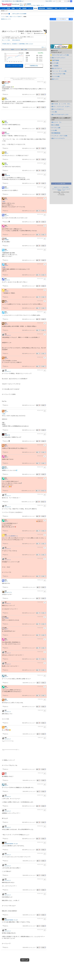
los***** (6, 226)
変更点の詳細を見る (16, 40)
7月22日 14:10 (40, 651)
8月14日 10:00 (40, 433)
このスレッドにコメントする (14, 65)
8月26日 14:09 (40, 98)
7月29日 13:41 (40, 505)
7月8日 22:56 (40, 726)
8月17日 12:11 (40, 249)
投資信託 (24, 8)
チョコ (6, 727)
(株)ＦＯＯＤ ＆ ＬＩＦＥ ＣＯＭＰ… (61, 103)
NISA (56, 8)
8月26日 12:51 (40, 121)
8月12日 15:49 (40, 466)
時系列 (12, 49)
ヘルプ (54, 1)
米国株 (13, 8)
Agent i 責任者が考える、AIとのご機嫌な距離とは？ (13, 1)
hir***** (6, 199)
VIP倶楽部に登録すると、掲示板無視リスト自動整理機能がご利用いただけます (17, 43)
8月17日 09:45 (40, 289)
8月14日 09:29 (40, 444)
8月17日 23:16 (40, 198)
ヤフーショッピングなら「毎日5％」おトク (34, 5)
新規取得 (29, 4)
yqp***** (6, 468)
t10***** (6, 313)
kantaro (6, 265)
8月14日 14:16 (40, 357)
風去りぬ (7, 83)
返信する (6, 94)
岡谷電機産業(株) (55, 133)
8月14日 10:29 (40, 410)
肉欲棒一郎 (7, 175)
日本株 (8, 8)
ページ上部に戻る (61, 183)
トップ (3, 8)
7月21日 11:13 (40, 675)
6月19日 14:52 (40, 918)
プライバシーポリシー (56, 189)
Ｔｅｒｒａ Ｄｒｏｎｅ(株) (59, 71)
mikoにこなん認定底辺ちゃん (11, 535)
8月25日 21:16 (40, 132)
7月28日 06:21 (40, 519)
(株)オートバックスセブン (58, 138)
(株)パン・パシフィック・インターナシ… (61, 106)
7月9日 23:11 (40, 699)
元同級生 (7, 239)
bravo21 (6, 290)
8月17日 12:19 (40, 238)
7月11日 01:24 (40, 686)
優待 (22, 49)
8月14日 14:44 (40, 333)
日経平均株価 (55, 60)
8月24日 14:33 (40, 152)
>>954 (3, 85)
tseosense (7, 133)
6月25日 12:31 (40, 809)
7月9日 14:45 (40, 710)
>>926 (3, 413)
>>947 (3, 201)
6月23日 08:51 (40, 853)
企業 (26, 49)
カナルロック (8, 335)
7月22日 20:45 (40, 627)
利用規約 (59, 190)
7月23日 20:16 (40, 616)
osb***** (6, 676)
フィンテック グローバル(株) (59, 135)
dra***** (6, 250)
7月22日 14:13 (40, 638)
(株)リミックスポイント (57, 109)
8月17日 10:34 (40, 278)
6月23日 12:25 (40, 842)
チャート (7, 49)
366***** (6, 99)
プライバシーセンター (66, 189)
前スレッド (44, 47)
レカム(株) (54, 130)
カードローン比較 (63, 8)
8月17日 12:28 (40, 225)
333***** (6, 457)
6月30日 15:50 (40, 784)
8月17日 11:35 (40, 263)
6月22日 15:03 (40, 864)
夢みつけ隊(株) (55, 125)
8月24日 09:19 (40, 163)
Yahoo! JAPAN (48, 1)
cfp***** (6, 581)
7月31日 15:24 (40, 494)
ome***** (6, 188)
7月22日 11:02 (40, 662)
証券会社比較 (42, 8)
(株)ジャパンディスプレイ (58, 57)
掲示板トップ (4, 10)
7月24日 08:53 (40, 602)
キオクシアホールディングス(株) (60, 55)
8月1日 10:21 (40, 477)
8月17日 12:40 (40, 214)
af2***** (6, 700)
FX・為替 (18, 8)
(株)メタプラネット (57, 68)
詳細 (3, 49)
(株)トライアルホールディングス (59, 114)
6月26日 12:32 (40, 795)
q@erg (6, 122)
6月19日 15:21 (40, 893)
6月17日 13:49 (40, 929)
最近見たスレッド (5, 19)
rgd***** (6, 302)
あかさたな (7, 279)
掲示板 (35, 8)
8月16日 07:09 (40, 322)
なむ (6, 774)
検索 (71, 1)
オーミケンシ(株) (55, 127)
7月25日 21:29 (40, 579)
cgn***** (6, 479)
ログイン (21, 5)
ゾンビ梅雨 (67, 1)
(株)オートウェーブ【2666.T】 (16, 16)
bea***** (6, 629)
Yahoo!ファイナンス (58, 187)
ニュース (30, 8)
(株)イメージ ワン (56, 122)
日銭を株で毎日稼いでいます (11, 843)
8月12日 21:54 (40, 455)
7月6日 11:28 (40, 772)
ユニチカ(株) (55, 63)
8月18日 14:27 (40, 186)
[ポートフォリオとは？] (9, 14)
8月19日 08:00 (40, 174)
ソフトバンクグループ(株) (58, 73)
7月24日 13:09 (40, 590)
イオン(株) (54, 111)
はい (38, 94)
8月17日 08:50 (40, 300)
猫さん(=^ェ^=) (8, 592)
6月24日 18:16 (40, 825)
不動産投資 (49, 8)
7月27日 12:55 (40, 558)
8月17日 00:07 (40, 311)
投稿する (24, 959)
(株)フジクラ (55, 79)
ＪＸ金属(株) (55, 65)
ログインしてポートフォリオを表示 (19, 13)
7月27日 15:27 (40, 547)
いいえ (43, 94)
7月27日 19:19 (40, 534)
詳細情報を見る (34, 65)
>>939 (3, 267)
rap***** (6, 358)
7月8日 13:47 (40, 737)
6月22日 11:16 (40, 878)
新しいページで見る (6, 40)
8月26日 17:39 (40, 81)
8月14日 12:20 (40, 370)
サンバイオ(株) (56, 76)
